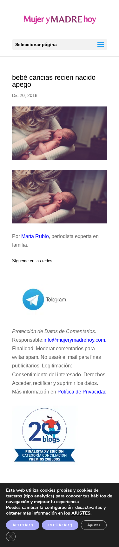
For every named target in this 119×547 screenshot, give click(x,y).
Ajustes (93, 525)
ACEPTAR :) (22, 525)
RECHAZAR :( (60, 525)
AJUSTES (80, 513)
